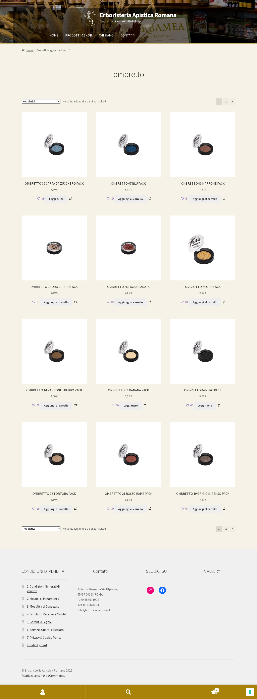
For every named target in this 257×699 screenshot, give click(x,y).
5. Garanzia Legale (39, 622)
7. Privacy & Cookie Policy (44, 637)
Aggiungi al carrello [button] (130, 199)
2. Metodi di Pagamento (43, 599)
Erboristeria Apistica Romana (138, 15)
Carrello (194, 689)
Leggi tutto (56, 199)
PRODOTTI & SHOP (78, 35)
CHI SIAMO (106, 35)
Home (30, 50)
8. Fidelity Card (37, 645)
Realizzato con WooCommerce (43, 676)
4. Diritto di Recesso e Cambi (46, 614)
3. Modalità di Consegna (43, 606)
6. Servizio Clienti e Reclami (45, 630)
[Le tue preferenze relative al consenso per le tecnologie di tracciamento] (250, 692)
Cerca (128, 692)
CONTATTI (128, 35)
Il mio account (43, 692)
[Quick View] (43, 199)
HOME (54, 35)
